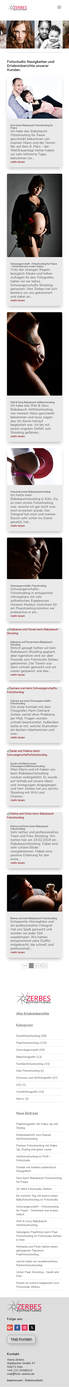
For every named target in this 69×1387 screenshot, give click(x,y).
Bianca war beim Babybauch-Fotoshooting (33, 918)
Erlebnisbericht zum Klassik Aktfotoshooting (33, 1137)
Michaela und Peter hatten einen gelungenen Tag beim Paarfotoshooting (37, 1250)
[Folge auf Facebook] (17, 1328)
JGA (19, 1085)
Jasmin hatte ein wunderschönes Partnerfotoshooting (37, 1263)
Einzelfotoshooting (28, 1036)
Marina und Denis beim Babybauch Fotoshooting (29, 828)
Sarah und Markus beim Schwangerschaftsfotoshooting (27, 765)
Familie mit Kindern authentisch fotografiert (36, 1169)
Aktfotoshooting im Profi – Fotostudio (33, 1158)
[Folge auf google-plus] (10, 1328)
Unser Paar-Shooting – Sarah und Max (37, 1274)
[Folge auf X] (32, 1328)
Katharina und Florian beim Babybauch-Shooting (31, 643)
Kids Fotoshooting (28, 1071)
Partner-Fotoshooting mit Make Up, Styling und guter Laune (36, 1147)
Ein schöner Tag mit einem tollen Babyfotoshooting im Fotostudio (37, 1198)
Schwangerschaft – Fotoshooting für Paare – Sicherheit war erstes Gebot (33, 265)
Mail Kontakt (21, 1339)
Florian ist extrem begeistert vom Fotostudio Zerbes (37, 1285)
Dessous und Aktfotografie (33, 1078)
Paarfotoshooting (27, 1043)
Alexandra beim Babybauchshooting (30, 491)
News (20, 1099)
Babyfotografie (26, 1057)
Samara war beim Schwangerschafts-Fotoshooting (31, 702)
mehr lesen (17, 162)
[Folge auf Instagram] (25, 1328)
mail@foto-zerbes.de (20, 1374)
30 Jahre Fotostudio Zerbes (34, 1189)
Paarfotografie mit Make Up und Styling (37, 1126)
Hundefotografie (27, 1092)
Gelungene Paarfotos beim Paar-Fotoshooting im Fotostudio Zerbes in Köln (39, 1236)
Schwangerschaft (27, 1050)
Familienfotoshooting (29, 1064)
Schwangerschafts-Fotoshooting (28, 586)
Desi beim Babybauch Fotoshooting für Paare (31, 127)
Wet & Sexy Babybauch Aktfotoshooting (32, 402)
